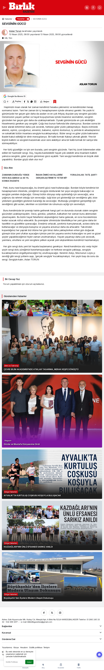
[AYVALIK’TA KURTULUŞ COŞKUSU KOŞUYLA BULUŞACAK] (52, 474)
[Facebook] (44, 613)
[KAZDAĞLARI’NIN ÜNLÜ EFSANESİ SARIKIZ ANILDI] (52, 525)
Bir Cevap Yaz (12, 279)
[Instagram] (60, 613)
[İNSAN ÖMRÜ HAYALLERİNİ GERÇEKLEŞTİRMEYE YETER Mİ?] (52, 176)
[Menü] (4, 7)
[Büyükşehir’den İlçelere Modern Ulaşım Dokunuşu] (52, 576)
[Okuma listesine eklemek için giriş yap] (55, 101)
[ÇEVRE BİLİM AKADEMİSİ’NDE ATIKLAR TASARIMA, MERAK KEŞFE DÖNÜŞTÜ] (52, 336)
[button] (86, 7)
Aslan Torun (15, 31)
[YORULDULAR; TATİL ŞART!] (86, 176)
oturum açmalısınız (34, 284)
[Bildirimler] (99, 7)
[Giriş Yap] (93, 7)
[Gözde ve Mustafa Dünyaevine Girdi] (52, 411)
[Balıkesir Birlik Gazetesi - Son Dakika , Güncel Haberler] (21, 7)
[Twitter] (52, 613)
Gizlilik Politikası (12, 662)
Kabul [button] (29, 662)
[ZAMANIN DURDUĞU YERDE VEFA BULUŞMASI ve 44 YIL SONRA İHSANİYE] (18, 176)
